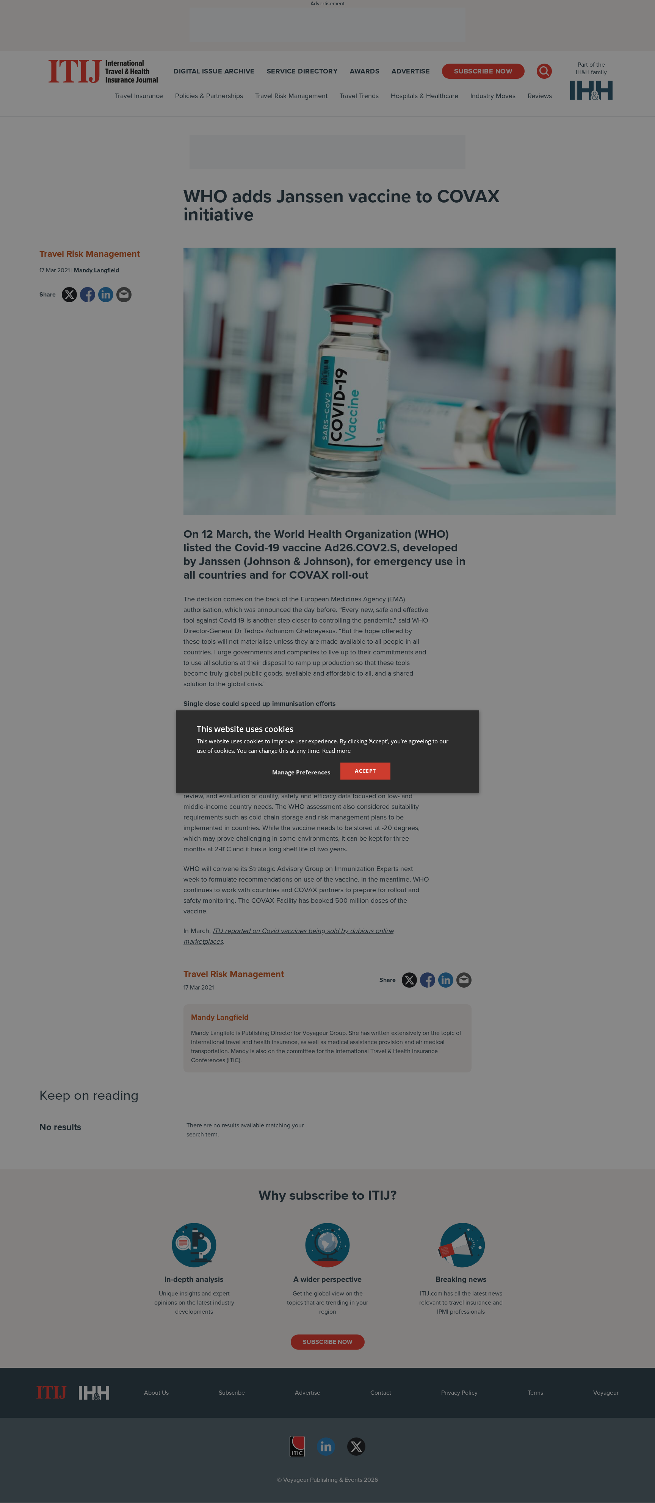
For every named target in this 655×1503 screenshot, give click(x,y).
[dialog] (327, 751)
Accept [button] (365, 770)
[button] (301, 772)
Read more (336, 750)
